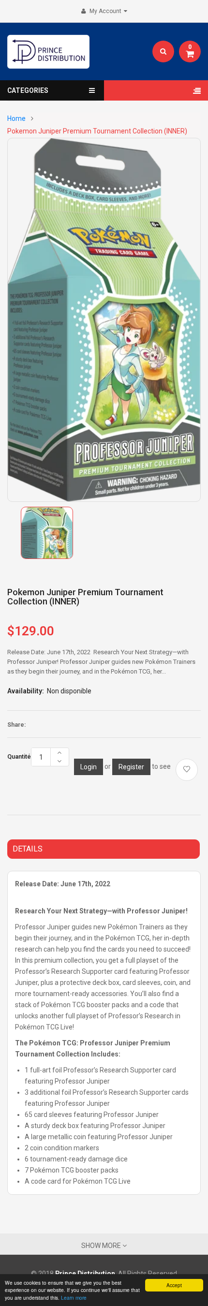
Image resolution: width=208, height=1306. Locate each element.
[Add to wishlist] (187, 770)
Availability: (25, 691)
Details (28, 848)
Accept (174, 1285)
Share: (16, 724)
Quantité (19, 756)
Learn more (74, 1297)
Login (88, 767)
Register (131, 767)
